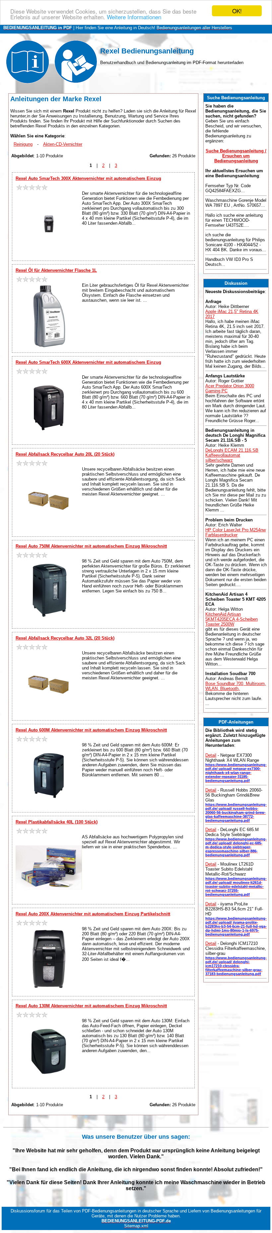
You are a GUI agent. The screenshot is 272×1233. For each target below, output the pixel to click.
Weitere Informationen (134, 17)
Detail (210, 755)
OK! (237, 11)
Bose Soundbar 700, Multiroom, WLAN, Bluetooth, (235, 686)
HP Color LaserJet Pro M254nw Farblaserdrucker (235, 532)
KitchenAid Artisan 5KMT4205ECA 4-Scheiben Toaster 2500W (231, 619)
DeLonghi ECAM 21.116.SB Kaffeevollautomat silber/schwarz (231, 455)
